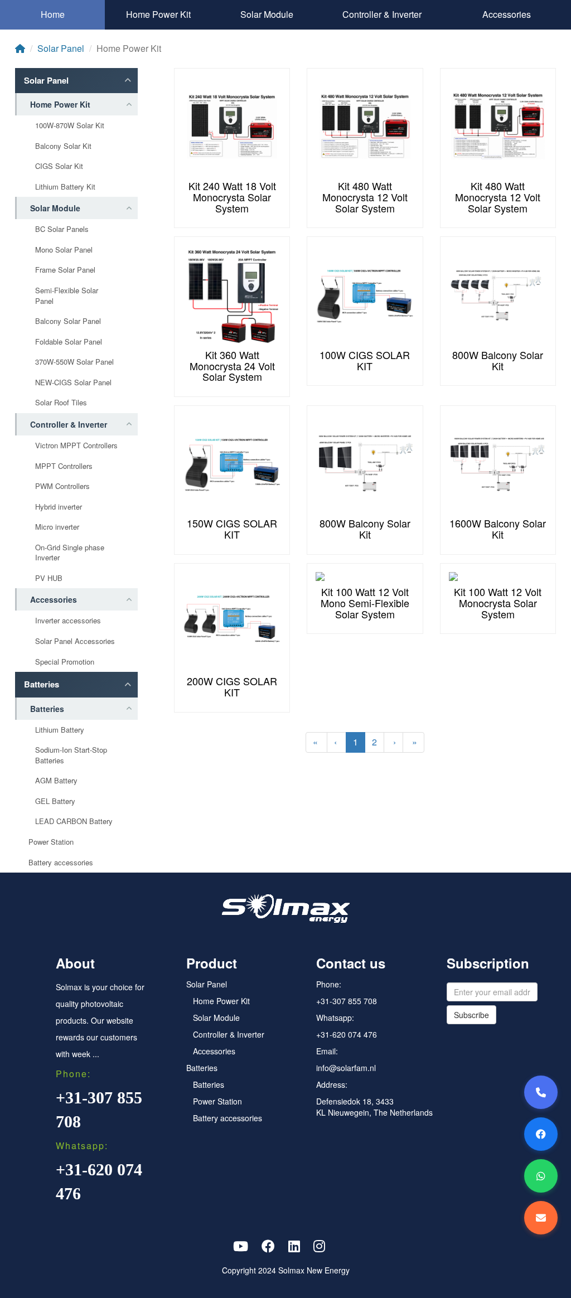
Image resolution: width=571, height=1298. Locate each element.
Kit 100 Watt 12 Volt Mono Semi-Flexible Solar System (365, 602)
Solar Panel (60, 48)
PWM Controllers (62, 486)
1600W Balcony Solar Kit (497, 528)
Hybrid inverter (58, 507)
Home (53, 14)
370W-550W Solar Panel (74, 362)
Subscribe (471, 1014)
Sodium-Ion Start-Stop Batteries (71, 755)
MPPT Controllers (64, 466)
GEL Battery (55, 801)
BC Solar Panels (62, 229)
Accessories (506, 14)
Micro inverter (57, 527)
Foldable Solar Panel (68, 342)
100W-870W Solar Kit (69, 125)
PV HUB (48, 578)
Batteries (41, 684)
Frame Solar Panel (65, 270)
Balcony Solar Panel (68, 321)
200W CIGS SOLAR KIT (232, 686)
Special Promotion (64, 662)
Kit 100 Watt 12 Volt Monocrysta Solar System (497, 602)
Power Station (51, 842)
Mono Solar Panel (64, 250)
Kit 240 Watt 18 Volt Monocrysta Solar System (232, 196)
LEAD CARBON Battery (74, 821)
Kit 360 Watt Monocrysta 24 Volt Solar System (232, 365)
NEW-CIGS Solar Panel (73, 382)
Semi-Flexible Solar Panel (66, 295)
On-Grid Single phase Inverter (69, 553)
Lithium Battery (59, 730)
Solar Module (266, 14)
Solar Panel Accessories (75, 641)
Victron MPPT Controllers (76, 445)
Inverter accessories (68, 621)
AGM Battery (56, 781)
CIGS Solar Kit (59, 166)
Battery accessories (60, 863)
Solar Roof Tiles (61, 403)
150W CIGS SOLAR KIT (232, 528)
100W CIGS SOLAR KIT (365, 360)
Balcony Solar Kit (63, 146)
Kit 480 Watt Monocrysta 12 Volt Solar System (365, 196)
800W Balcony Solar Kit (497, 360)
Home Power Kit (158, 14)
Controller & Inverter (382, 14)
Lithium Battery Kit (65, 187)
